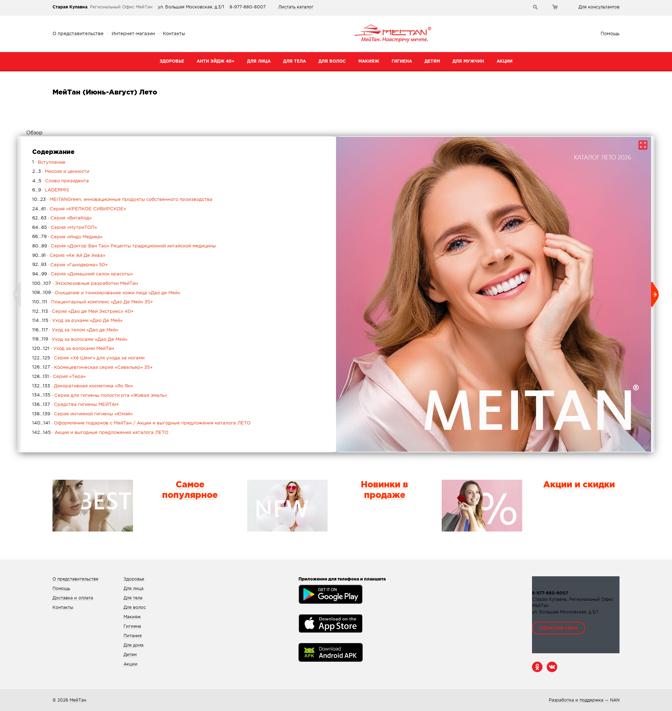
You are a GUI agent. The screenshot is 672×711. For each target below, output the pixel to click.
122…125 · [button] (88, 358)
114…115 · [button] (77, 321)
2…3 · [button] (60, 172)
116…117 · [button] (75, 330)
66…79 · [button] (67, 237)
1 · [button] (48, 162)
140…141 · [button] (141, 423)
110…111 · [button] (92, 302)
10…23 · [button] (122, 200)
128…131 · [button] (59, 377)
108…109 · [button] (106, 293)
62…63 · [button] (62, 218)
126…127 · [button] (92, 367)
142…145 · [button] (100, 433)
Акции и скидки (579, 485)
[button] (17, 116)
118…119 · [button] (79, 339)
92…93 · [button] (70, 265)
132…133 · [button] (82, 386)
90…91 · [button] (68, 256)
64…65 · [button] (64, 228)
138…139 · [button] (82, 414)
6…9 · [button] (50, 190)
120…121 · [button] (73, 349)
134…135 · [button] (99, 395)
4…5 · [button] (60, 181)
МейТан (78, 700)
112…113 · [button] (83, 312)
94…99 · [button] (82, 274)
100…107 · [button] (85, 284)
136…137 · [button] (75, 405)
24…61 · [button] (79, 209)
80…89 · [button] (124, 246)
